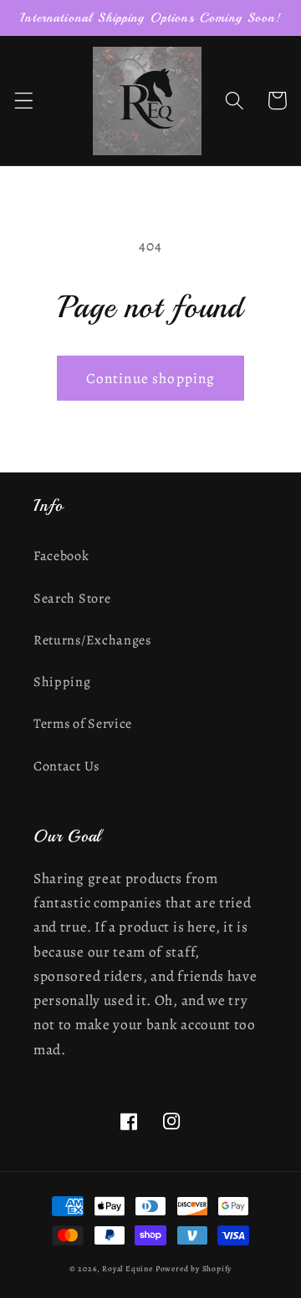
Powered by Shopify (194, 1268)
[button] (24, 100)
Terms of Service (82, 724)
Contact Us (66, 766)
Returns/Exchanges (92, 640)
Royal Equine (128, 1268)
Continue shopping (151, 378)
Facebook (61, 556)
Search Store (71, 598)
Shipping (62, 682)
